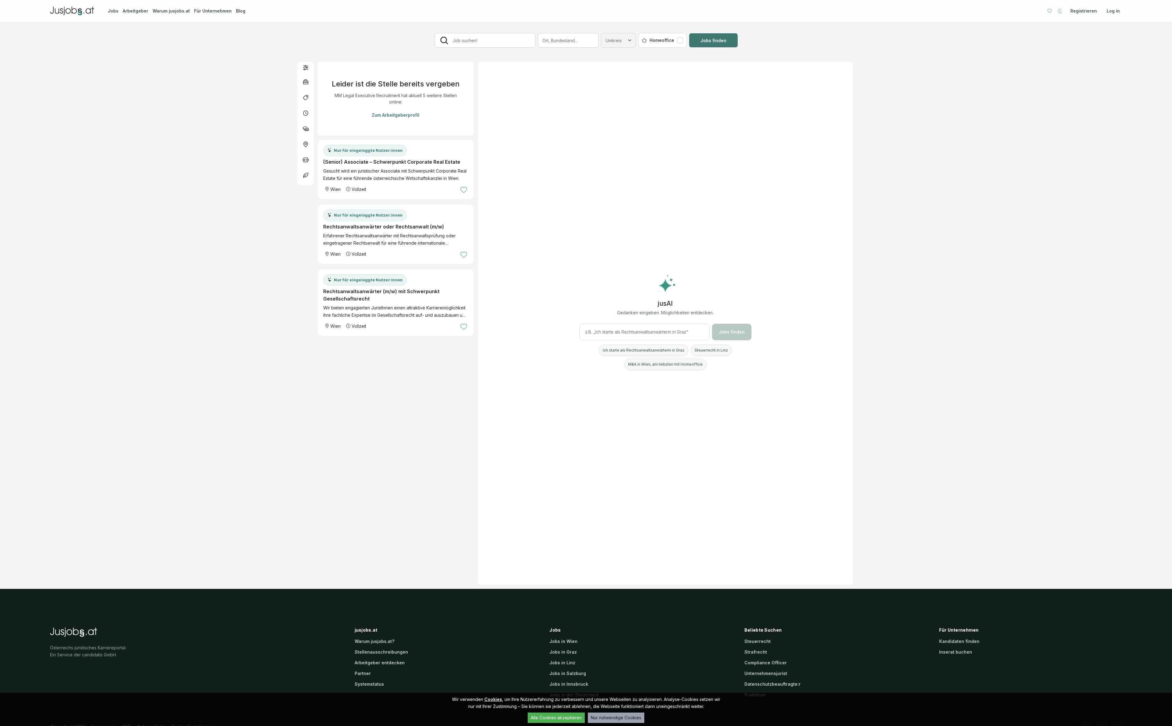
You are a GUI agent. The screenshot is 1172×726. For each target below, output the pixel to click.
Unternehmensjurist (765, 673)
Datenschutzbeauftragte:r (772, 684)
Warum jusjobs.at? (374, 641)
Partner (363, 673)
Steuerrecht (757, 641)
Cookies (493, 699)
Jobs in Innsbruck (568, 684)
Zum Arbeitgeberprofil (395, 115)
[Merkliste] (1049, 11)
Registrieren (1083, 10)
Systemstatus (369, 684)
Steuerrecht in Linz (711, 350)
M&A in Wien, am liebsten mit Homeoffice (665, 364)
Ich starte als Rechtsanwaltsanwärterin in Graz (643, 350)
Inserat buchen (955, 652)
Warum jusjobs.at (171, 10)
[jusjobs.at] (73, 11)
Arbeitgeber (135, 10)
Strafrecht (755, 652)
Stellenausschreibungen (381, 652)
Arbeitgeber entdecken (380, 662)
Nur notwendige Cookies (616, 717)
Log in (1113, 10)
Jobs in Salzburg (567, 673)
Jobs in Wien (563, 641)
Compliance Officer (765, 662)
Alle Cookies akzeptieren (556, 717)
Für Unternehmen (213, 10)
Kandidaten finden (959, 641)
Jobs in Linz (562, 662)
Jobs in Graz (563, 652)
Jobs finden (713, 40)
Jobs (113, 10)
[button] (305, 67)
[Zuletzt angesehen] (1060, 11)
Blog (240, 10)
